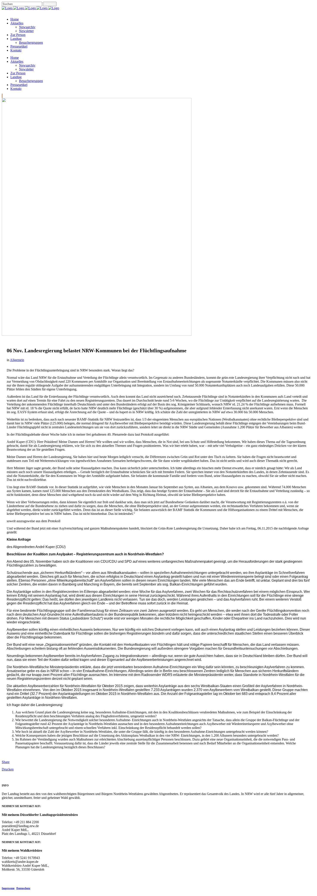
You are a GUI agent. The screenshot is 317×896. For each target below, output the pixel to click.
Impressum (8, 888)
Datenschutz (23, 888)
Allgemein (17, 360)
